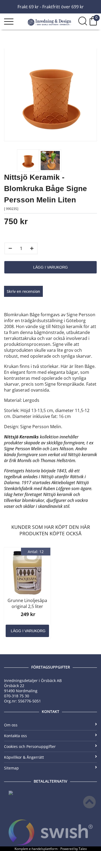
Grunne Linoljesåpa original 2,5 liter (27, 603)
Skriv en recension (23, 291)
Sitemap (11, 768)
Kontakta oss (15, 735)
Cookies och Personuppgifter (30, 746)
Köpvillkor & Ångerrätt (24, 757)
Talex (83, 848)
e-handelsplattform (43, 848)
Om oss (11, 724)
